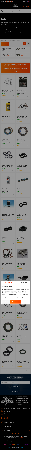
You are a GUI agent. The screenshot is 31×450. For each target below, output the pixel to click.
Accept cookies (15, 301)
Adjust (5, 301)
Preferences (23, 282)
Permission (8, 282)
